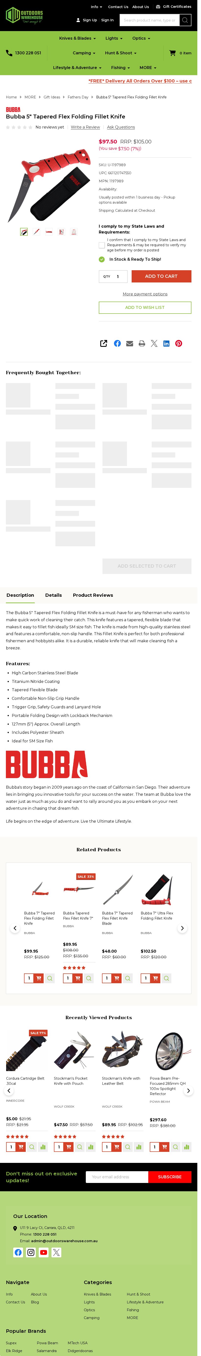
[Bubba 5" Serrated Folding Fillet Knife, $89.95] (157, 910)
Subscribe (170, 1198)
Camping (82, 53)
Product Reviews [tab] (93, 616)
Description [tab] (20, 616)
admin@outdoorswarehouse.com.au (64, 1262)
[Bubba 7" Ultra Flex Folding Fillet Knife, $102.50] (118, 910)
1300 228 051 (44, 1255)
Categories (98, 1303)
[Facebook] (117, 343)
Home (11, 97)
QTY (106, 276)
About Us (140, 7)
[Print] (141, 343)
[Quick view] (50, 999)
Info (94, 7)
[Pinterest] (178, 343)
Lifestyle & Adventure (75, 67)
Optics (139, 38)
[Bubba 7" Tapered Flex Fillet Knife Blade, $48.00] (79, 910)
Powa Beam (16, 1122)
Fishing (118, 67)
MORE (146, 67)
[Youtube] (44, 1273)
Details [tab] (53, 616)
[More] (94, 38)
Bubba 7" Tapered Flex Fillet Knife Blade (73, 462)
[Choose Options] (39, 999)
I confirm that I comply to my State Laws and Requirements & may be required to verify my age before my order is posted (146, 245)
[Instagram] (31, 1273)
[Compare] (43, 1168)
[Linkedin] (166, 343)
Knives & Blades (75, 38)
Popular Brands (26, 1352)
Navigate (17, 1303)
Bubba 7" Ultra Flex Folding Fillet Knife (171, 459)
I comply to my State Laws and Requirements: (131, 229)
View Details (28, 412)
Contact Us (118, 7)
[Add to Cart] (21, 1168)
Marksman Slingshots (72, 1127)
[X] (154, 343)
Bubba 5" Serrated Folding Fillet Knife (73, 525)
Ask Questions (121, 127)
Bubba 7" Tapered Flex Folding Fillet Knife (73, 392)
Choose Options (75, 429)
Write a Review (85, 127)
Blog (35, 1323)
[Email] (129, 343)
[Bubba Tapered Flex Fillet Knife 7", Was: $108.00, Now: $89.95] (40, 910)
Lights (112, 38)
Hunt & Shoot (118, 53)
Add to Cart (161, 276)
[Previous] (15, 949)
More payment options (145, 294)
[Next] (182, 949)
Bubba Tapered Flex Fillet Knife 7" (169, 389)
